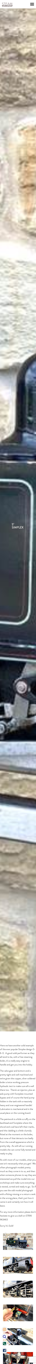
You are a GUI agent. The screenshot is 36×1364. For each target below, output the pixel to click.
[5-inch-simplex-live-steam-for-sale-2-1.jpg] (18, 1266)
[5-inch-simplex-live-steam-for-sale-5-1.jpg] (18, 1337)
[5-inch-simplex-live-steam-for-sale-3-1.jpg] (18, 1290)
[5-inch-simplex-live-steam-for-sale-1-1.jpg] (18, 1242)
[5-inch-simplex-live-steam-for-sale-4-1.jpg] (18, 1313)
